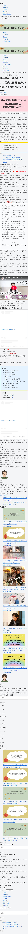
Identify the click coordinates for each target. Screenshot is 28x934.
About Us (5, 11)
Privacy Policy (7, 14)
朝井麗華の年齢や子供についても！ (12, 159)
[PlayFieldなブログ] (14, 30)
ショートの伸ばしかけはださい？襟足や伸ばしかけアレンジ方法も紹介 (13, 884)
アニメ (2, 709)
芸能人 (2, 742)
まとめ (5, 162)
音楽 (1, 746)
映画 (1, 738)
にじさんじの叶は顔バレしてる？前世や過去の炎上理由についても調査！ (13, 872)
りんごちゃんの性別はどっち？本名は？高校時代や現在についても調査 (13, 866)
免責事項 (5, 905)
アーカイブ (3, 844)
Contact (5, 9)
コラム (2, 720)
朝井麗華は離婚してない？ (10, 155)
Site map (5, 7)
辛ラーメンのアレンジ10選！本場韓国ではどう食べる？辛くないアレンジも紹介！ (13, 860)
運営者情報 (6, 903)
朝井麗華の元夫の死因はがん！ (14, 157)
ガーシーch (3, 716)
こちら (12, 395)
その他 (2, 705)
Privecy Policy (7, 896)
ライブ (2, 735)
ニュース (2, 731)
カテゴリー (3, 854)
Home (4, 5)
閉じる (1, 918)
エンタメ (2, 713)
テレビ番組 (3, 92)
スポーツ (2, 724)
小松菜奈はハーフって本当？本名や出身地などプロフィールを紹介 (13, 878)
